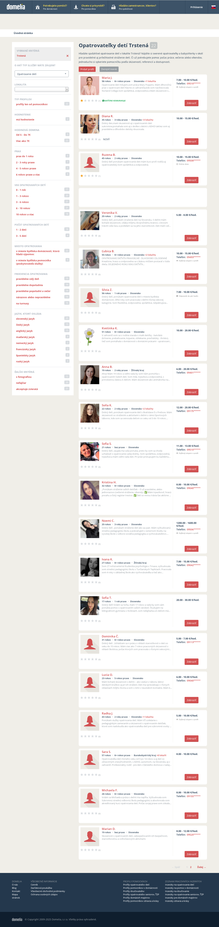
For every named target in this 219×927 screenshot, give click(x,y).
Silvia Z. (107, 290)
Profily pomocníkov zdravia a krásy (141, 900)
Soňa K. (107, 405)
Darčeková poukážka (41, 887)
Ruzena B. (109, 155)
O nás (15, 884)
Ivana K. (107, 559)
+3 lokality (147, 119)
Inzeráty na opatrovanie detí (179, 884)
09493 (194, 257)
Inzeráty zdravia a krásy (177, 900)
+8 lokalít (161, 755)
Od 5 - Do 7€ (23, 134)
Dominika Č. (110, 636)
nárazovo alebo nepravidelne (33, 297)
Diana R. (107, 116)
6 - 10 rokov (23, 208)
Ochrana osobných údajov (44, 894)
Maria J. (107, 78)
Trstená (21, 55)
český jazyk (23, 324)
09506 (194, 529)
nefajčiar (21, 382)
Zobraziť (191, 103)
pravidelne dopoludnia (29, 285)
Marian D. (108, 829)
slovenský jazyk (25, 318)
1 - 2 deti (21, 229)
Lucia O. (107, 675)
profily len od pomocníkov (32, 104)
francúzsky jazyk (26, 349)
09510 (194, 83)
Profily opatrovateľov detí (136, 884)
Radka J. (107, 713)
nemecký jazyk (25, 343)
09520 (194, 834)
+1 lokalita (150, 81)
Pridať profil (87, 69)
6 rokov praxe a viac (28, 174)
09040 (194, 488)
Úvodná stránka (23, 33)
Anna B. (107, 367)
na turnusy (22, 303)
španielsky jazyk (25, 355)
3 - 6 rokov (22, 202)
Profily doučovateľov (133, 891)
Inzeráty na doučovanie (177, 891)
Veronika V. (110, 213)
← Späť (176, 867)
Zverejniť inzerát (109, 69)
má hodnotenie (25, 119)
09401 (194, 372)
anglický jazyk (24, 331)
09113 (194, 642)
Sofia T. (107, 598)
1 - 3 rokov (22, 196)
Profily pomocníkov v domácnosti (140, 887)
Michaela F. (110, 790)
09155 (194, 796)
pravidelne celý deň (27, 279)
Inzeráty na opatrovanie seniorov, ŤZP (184, 894)
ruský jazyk (23, 361)
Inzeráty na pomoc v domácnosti (182, 887)
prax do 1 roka (24, 156)
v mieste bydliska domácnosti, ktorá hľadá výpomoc (37, 252)
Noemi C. (108, 521)
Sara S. (106, 752)
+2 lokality (150, 254)
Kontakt (16, 891)
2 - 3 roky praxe (25, 162)
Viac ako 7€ (22, 141)
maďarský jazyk (25, 337)
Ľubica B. (108, 251)
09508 (194, 160)
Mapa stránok (16, 896)
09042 (194, 565)
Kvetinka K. (110, 328)
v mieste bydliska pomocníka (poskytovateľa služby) (33, 262)
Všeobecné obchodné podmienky (48, 891)
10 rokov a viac (25, 214)
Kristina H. (109, 482)
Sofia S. (107, 444)
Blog (14, 887)
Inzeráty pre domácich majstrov (181, 897)
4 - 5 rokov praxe (26, 168)
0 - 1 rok (21, 189)
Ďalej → (201, 867)
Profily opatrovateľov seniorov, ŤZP (141, 894)
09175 (194, 411)
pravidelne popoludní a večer (33, 291)
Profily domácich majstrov (136, 897)
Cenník (34, 884)
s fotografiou (23, 376)
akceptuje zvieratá (27, 389)
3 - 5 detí (21, 235)
